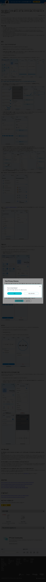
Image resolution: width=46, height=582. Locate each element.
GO (14, 293)
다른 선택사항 (31, 293)
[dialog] (23, 291)
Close (40, 286)
